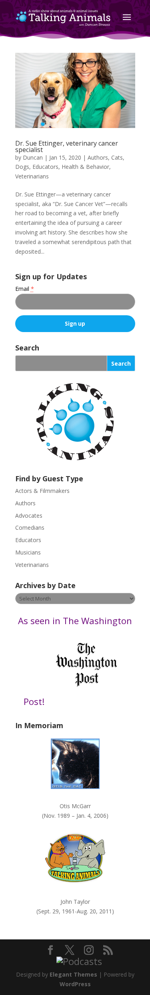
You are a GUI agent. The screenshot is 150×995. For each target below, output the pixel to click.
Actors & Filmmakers (42, 490)
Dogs (22, 166)
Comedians (29, 527)
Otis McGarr (75, 806)
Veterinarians (32, 176)
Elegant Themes (73, 974)
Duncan (33, 157)
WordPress (75, 984)
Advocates (28, 515)
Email (24, 288)
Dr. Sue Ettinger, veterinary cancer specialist (66, 146)
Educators (45, 166)
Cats (117, 157)
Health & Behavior (85, 166)
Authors (98, 157)
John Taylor (75, 901)
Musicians (28, 552)
